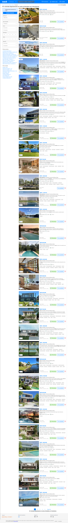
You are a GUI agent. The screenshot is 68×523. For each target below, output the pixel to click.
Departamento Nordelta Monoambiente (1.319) (10, 70)
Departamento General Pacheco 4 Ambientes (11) (10, 55)
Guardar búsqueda (10, 13)
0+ (4, 34)
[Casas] (19, 517)
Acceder (63, 1)
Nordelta (16, 4)
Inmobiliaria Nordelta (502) (7, 77)
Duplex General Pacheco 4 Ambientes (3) (9, 63)
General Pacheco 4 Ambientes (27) (8, 53)
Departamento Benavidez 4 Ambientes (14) (9, 54)
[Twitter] (37, 517)
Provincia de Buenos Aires (9, 4)
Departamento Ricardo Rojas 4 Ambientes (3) (10, 62)
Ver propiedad (60, 21)
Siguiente (49, 509)
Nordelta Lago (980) (6, 73)
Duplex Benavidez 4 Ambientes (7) (8, 59)
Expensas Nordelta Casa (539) (7, 76)
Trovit (3, 4)
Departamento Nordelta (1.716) (7, 68)
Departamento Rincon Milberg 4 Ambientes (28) (10, 52)
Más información (16, 521)
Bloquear (60, 521)
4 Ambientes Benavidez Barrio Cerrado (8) (9, 57)
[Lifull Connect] (7, 517)
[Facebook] (35, 517)
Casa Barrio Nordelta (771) (7, 74)
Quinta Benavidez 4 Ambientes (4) (8, 61)
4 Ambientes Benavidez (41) (7, 50)
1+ (7, 34)
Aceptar (56, 521)
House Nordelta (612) (6, 75)
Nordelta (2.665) (5, 67)
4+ (15, 34)
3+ (12, 34)
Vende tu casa (54, 1)
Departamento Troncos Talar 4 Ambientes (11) (10, 56)
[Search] (33, 1)
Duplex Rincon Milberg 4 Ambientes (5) (9, 60)
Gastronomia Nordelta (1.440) (7, 69)
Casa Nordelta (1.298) (6, 72)
